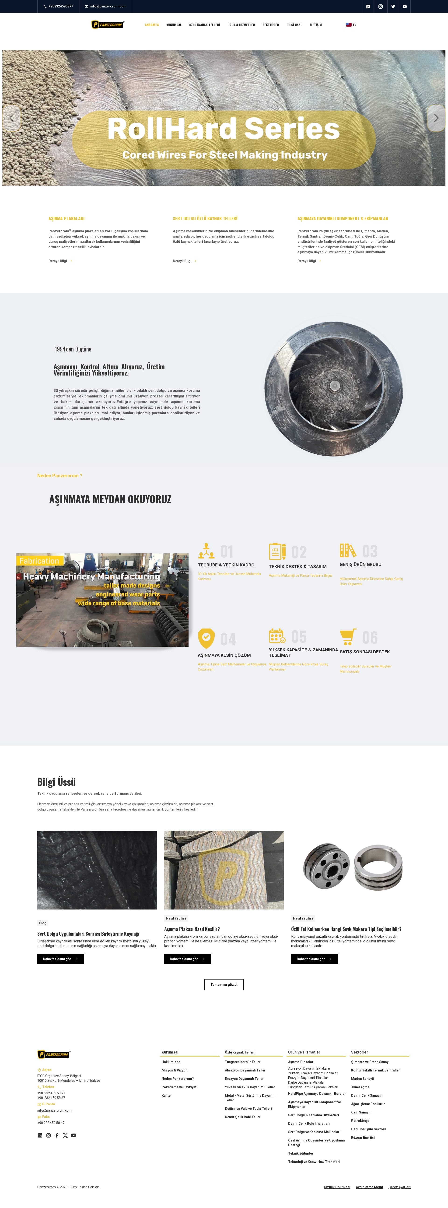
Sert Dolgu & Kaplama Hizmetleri (313, 1115)
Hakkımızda (171, 1062)
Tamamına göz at (224, 985)
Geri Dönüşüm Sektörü (368, 1129)
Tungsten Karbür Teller (243, 1062)
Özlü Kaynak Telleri (240, 1052)
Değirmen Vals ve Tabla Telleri (248, 1108)
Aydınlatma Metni (369, 1187)
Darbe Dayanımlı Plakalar (306, 1082)
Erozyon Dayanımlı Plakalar (308, 1078)
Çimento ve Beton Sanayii (370, 1062)
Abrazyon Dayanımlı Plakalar (309, 1068)
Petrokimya (360, 1121)
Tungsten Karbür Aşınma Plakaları (313, 1087)
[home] (108, 24)
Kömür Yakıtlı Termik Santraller (375, 1070)
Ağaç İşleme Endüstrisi (368, 1104)
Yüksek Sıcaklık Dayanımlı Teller (250, 1087)
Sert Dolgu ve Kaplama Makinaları (314, 1132)
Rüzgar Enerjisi (363, 1137)
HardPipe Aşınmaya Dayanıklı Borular (317, 1094)
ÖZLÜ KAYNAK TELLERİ (204, 24)
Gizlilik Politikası (337, 1187)
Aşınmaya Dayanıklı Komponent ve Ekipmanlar (314, 1104)
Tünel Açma (360, 1087)
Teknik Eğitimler (300, 1153)
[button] (174, 25)
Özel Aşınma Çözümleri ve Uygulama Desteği (316, 1142)
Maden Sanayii (362, 1079)
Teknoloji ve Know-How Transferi (314, 1162)
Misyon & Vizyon (174, 1070)
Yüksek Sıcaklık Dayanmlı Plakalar (313, 1073)
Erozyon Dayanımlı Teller (244, 1079)
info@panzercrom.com (54, 1110)
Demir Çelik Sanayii (366, 1095)
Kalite (166, 1095)
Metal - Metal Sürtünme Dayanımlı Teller (251, 1098)
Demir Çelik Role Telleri (243, 1117)
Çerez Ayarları (399, 1187)
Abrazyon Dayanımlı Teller (245, 1070)
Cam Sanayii (360, 1112)
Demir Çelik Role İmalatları (309, 1123)
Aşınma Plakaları (301, 1062)
